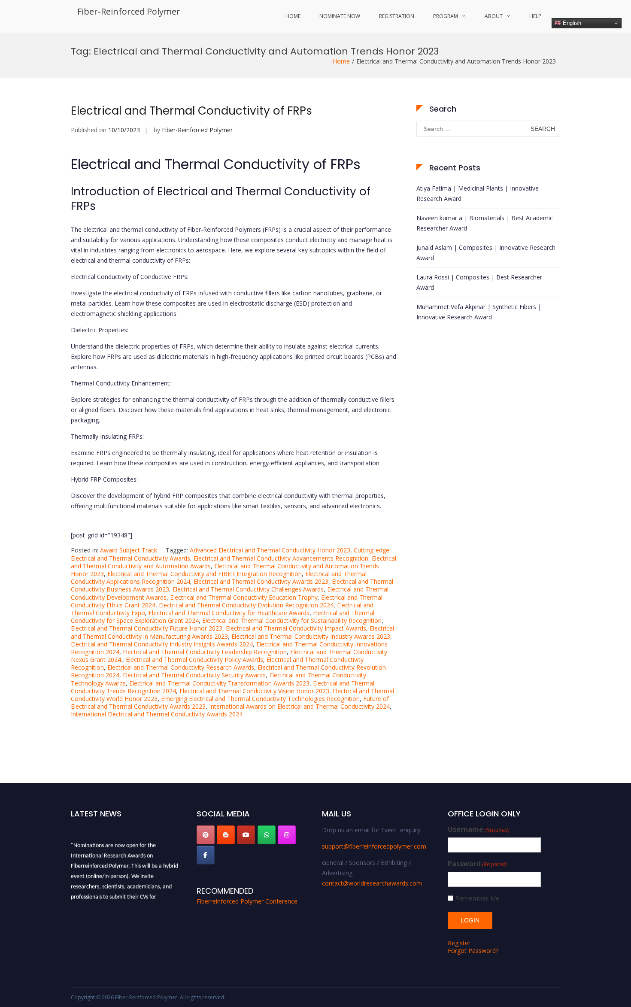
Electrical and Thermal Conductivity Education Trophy (244, 597)
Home (292, 16)
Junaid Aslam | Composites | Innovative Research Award (485, 252)
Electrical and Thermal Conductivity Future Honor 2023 (146, 628)
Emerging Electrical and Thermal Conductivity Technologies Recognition (260, 699)
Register (459, 943)
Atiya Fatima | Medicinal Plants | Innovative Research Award (477, 193)
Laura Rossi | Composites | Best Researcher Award (479, 282)
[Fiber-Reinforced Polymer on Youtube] (246, 834)
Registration (396, 16)
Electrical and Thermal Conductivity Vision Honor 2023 (254, 691)
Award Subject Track (128, 550)
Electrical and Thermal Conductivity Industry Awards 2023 (310, 636)
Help (535, 16)
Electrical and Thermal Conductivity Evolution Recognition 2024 (246, 605)
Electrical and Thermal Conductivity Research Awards (180, 667)
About (494, 16)
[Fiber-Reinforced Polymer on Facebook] (206, 855)
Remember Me (477, 898)
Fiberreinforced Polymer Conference (247, 901)
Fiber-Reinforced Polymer (128, 11)
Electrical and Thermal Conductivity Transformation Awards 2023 (219, 683)
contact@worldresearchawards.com (372, 883)
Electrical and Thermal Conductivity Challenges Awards (248, 589)
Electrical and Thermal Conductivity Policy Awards (194, 659)
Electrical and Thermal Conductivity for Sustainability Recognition (292, 620)
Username (479, 829)
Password (477, 863)
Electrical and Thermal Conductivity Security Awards (194, 675)
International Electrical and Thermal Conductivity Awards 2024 (157, 714)
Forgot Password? (473, 950)
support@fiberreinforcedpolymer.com (374, 846)
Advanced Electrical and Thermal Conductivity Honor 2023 (270, 550)
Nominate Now (339, 16)
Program (445, 16)
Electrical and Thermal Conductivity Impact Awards (296, 628)
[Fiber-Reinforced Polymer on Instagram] (287, 834)
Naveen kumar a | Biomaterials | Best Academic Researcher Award (484, 223)
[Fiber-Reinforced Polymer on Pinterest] (206, 834)
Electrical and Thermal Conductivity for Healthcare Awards (229, 613)
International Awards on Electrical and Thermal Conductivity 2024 (299, 706)
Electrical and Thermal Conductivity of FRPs (191, 110)
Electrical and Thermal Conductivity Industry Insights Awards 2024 (162, 644)
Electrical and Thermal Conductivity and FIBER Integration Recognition (204, 574)
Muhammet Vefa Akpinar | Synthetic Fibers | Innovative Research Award (478, 312)
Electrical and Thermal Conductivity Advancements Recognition (281, 558)
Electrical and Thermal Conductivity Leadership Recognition (205, 652)
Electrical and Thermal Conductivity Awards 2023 (261, 581)
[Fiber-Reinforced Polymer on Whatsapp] (267, 834)
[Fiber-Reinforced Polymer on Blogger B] (226, 834)
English (571, 23)
